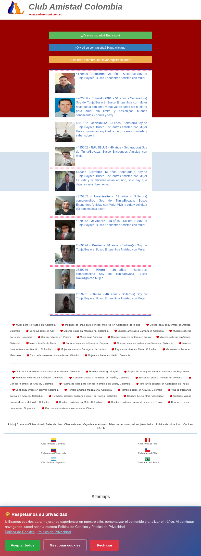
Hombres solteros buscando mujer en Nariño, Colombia (84, 396)
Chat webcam (72, 424)
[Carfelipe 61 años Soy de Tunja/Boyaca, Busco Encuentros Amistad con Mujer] (65, 181)
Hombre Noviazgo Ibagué (103, 371)
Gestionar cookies (65, 545)
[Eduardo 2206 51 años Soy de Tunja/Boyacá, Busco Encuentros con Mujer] (65, 107)
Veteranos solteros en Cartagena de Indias (163, 383)
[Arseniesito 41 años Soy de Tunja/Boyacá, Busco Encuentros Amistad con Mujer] (65, 205)
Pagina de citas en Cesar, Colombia (135, 349)
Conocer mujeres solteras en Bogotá (86, 343)
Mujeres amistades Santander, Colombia (140, 330)
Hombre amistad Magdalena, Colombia (89, 389)
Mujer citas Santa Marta (43, 343)
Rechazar (104, 545)
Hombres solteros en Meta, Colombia (80, 402)
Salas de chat (54, 424)
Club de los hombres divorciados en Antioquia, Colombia (47, 371)
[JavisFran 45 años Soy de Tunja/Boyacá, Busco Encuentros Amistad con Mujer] (65, 230)
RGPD (101, 427)
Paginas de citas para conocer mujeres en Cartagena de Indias (102, 324)
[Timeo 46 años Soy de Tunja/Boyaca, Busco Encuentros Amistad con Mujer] (65, 303)
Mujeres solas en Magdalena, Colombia (86, 330)
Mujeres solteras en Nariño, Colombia (108, 355)
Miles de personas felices (124, 424)
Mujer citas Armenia (90, 337)
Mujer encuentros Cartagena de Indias (82, 349)
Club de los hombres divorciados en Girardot (69, 408)
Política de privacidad (168, 424)
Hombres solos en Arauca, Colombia (141, 389)
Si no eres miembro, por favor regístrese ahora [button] (100, 59)
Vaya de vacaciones (95, 424)
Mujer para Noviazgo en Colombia (35, 324)
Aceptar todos (23, 545)
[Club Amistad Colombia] (16, 6)
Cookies (188, 424)
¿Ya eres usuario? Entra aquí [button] (100, 35)
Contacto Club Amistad (30, 424)
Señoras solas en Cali (41, 330)
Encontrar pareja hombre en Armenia (160, 377)
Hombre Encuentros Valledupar (144, 396)
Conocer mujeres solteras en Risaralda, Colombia (144, 343)
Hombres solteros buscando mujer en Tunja (136, 402)
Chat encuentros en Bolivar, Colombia (37, 389)
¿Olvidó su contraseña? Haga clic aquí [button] (100, 47)
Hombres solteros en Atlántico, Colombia (39, 377)
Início (11, 424)
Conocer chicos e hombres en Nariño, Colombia (101, 377)
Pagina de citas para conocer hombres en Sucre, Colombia (96, 383)
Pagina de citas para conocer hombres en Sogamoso (157, 371)
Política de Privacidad (54, 532)
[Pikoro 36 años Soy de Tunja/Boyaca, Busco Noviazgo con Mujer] (65, 279)
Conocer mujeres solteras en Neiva (130, 337)
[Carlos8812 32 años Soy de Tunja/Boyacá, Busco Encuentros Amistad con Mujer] (65, 132)
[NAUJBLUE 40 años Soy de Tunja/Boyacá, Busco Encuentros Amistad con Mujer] (65, 156)
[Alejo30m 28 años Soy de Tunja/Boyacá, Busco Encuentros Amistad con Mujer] (65, 83)
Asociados (147, 424)
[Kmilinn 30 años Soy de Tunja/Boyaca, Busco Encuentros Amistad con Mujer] (65, 254)
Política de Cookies (20, 532)
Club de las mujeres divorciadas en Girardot (54, 355)
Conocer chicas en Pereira (55, 337)
